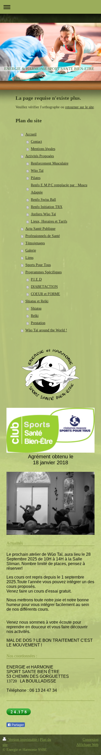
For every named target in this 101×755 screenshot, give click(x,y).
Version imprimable (22, 740)
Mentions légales (43, 149)
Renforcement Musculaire (49, 163)
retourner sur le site (79, 107)
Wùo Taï (37, 171)
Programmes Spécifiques (43, 272)
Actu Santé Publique (40, 229)
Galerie (30, 250)
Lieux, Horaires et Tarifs (49, 221)
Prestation (38, 323)
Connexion (90, 740)
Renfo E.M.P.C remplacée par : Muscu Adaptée (59, 188)
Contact (36, 142)
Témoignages (35, 243)
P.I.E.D (36, 279)
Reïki (35, 316)
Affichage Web (87, 745)
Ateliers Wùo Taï (43, 214)
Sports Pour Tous (38, 265)
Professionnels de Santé (42, 236)
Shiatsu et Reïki (36, 301)
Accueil (31, 134)
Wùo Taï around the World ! (46, 330)
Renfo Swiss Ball (43, 200)
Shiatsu (36, 308)
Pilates (35, 178)
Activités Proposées (39, 156)
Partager (17, 725)
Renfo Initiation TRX (46, 207)
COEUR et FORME (45, 294)
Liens (29, 258)
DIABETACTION (44, 287)
